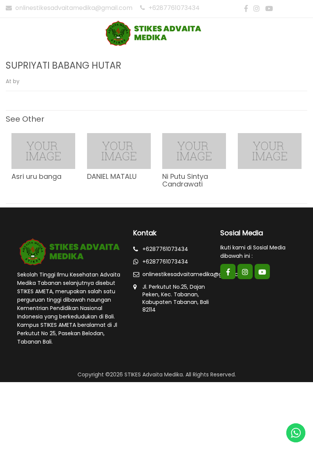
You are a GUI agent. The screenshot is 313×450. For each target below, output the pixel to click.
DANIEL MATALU (112, 176)
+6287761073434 (173, 7)
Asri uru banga (36, 176)
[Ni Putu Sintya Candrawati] (194, 150)
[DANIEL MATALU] (119, 150)
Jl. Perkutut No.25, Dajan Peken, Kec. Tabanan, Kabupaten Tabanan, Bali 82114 (175, 298)
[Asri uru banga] (43, 150)
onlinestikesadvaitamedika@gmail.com (73, 7)
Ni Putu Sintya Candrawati (185, 180)
